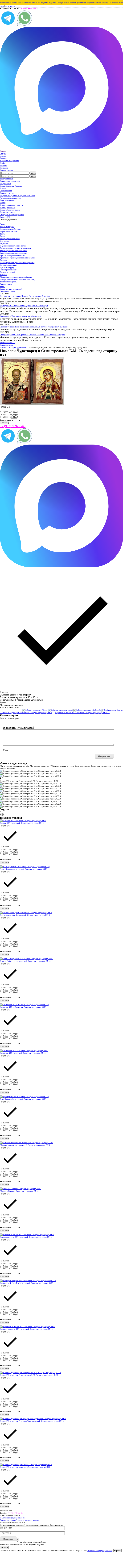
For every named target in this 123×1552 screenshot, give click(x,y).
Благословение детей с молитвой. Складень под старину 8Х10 (25, 915)
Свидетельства (6, 284)
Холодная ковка (6, 179)
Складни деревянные (18, 347)
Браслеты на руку (7, 267)
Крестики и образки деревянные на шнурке (17, 258)
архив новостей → (7, 343)
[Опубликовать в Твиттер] (112, 710)
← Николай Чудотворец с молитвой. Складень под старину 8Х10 (26, 712)
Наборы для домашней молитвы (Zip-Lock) (17, 279)
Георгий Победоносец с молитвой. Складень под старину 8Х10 (25, 961)
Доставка (3, 158)
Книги (2, 286)
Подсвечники (5, 183)
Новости (3, 165)
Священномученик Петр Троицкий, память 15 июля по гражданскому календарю (32, 334)
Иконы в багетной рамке (10, 210)
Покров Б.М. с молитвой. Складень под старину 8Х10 (22, 823)
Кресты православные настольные (13, 251)
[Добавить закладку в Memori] (35, 710)
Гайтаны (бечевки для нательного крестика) (17, 262)
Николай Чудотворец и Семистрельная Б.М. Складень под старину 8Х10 (29, 1375)
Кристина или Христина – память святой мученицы (20, 316)
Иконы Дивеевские (7, 207)
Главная (3, 347)
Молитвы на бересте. (8, 282)
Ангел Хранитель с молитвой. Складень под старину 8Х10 (23, 869)
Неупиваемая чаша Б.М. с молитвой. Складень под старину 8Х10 (26, 1329)
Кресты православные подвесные (13, 253)
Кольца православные (8, 265)
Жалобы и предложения (9, 161)
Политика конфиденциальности (12, 1518)
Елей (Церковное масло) (10, 239)
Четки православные (8, 270)
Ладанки (3, 260)
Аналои (3, 188)
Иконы (2, 203)
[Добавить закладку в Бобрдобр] (87, 710)
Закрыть (4, 1547)
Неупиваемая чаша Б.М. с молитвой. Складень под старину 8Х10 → (82, 712)
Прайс (2, 163)
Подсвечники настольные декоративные (16, 248)
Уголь (2, 234)
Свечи (2, 224)
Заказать (8, 1539)
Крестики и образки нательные (12, 255)
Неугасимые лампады (8, 231)
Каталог (3, 151)
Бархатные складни (7, 212)
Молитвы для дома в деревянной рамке (16, 277)
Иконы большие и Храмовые (11, 186)
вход (2, 6)
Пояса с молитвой (7, 272)
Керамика (4, 243)
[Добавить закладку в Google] (60, 710)
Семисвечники (6, 191)
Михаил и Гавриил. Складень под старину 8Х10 (19, 1191)
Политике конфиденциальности (99, 1550)
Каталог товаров (6, 170)
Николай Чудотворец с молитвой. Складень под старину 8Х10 (25, 1467)
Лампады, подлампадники (10, 198)
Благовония (4, 241)
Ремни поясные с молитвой (11, 289)
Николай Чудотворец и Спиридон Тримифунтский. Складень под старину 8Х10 (32, 1421)
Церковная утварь (7, 200)
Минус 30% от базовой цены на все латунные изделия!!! (24, 2)
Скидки (3, 153)
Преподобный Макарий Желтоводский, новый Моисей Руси (24, 306)
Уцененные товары (7, 291)
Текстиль (3, 274)
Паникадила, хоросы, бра (10, 181)
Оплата (3, 156)
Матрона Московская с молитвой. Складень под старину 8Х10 (25, 1145)
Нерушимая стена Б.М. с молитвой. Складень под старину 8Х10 (26, 1237)
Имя (5, 750)
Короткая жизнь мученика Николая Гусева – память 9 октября (25, 296)
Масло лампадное (7, 227)
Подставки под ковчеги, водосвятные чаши (17, 195)
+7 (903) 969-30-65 (29, 9)
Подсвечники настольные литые (13, 246)
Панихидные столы (7, 193)
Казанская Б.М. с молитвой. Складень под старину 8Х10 (22, 1053)
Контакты (4, 168)
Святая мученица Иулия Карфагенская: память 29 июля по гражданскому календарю (34, 327)
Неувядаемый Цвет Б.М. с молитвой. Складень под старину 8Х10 (26, 1283)
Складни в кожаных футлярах (12, 215)
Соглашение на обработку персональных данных (19, 1520)
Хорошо (117, 1550)
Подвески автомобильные (10, 229)
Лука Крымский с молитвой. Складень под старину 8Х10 (23, 1099)
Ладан (2, 236)
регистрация (10, 6)
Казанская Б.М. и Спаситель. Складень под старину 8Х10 (23, 1007)
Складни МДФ (6, 217)
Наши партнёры (6, 345)
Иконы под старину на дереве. (12, 205)
